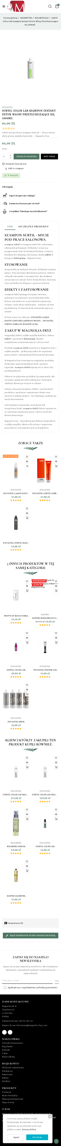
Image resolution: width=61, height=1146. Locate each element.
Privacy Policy (29, 1129)
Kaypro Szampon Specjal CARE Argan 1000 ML (16, 896)
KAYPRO (45, 614)
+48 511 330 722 (26, 1021)
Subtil (48, 255)
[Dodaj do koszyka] (56, 466)
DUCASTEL (7, 107)
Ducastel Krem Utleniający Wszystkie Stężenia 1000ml (16, 722)
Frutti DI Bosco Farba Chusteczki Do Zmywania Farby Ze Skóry (16, 616)
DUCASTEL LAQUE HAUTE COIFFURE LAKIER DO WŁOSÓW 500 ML (16, 493)
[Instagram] (10, 1032)
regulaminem (28, 987)
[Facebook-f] (4, 1032)
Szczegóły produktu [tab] (33, 226)
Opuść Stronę (16, 1138)
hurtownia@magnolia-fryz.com (32, 1025)
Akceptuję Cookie (37, 1138)
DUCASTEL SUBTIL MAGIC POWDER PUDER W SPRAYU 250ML (16, 543)
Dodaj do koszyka (26, 156)
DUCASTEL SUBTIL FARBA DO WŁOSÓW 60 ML (45, 493)
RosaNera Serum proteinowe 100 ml (16, 846)
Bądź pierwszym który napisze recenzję (32, 935)
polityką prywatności (47, 987)
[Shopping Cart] (57, 6)
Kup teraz (49, 156)
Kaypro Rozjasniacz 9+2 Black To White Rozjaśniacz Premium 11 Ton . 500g (45, 618)
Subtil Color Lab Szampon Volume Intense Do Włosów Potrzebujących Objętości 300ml (16, 670)
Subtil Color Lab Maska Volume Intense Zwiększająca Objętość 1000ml (45, 795)
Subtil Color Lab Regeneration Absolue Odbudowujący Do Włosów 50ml (45, 846)
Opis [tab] (10, 226)
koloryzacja (19, 258)
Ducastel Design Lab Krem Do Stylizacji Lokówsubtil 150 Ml (45, 670)
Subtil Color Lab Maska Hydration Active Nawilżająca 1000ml (16, 795)
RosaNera (16, 843)
